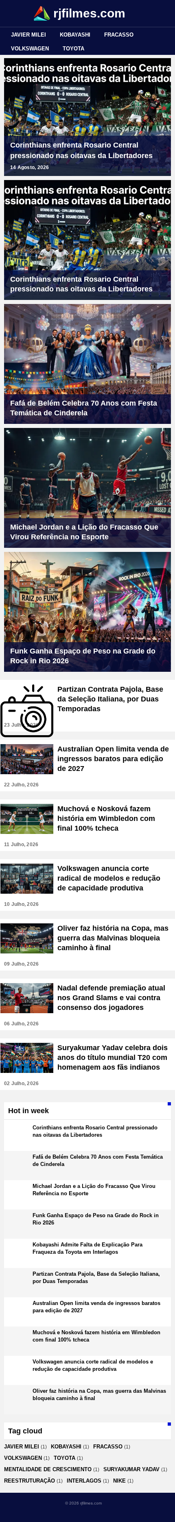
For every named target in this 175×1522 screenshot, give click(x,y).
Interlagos (84, 1481)
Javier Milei (28, 35)
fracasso (118, 35)
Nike (119, 1481)
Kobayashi (75, 35)
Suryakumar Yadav (131, 1469)
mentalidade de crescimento (48, 1469)
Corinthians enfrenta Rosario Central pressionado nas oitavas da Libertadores (81, 150)
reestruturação (29, 1481)
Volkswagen (30, 49)
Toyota (73, 49)
